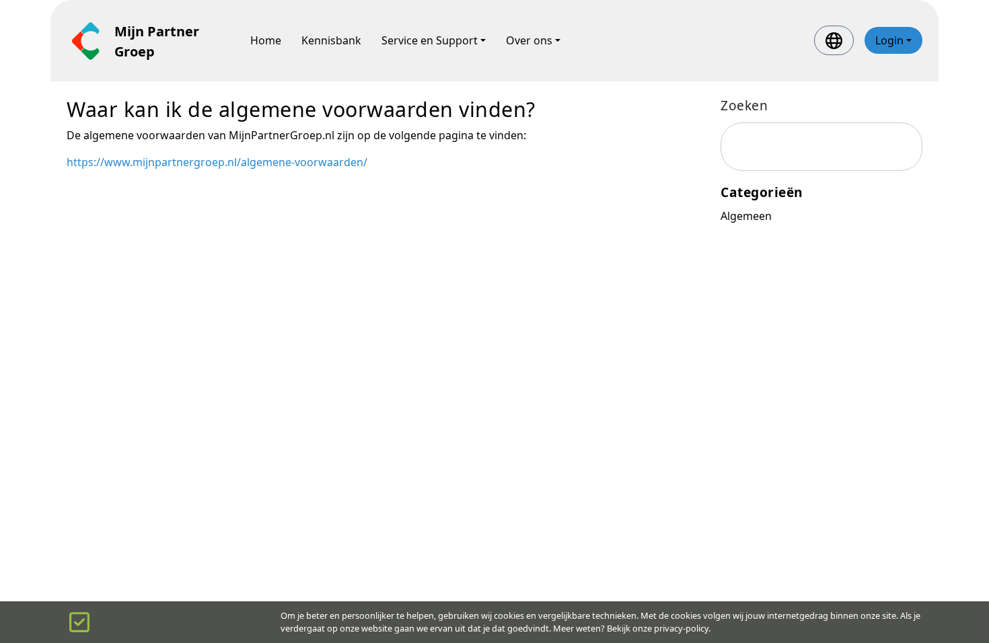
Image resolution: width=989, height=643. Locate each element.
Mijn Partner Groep (156, 41)
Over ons (529, 40)
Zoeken (744, 105)
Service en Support (429, 40)
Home (265, 40)
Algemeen (746, 216)
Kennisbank (331, 40)
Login (889, 40)
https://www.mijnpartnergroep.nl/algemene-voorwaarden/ (217, 162)
